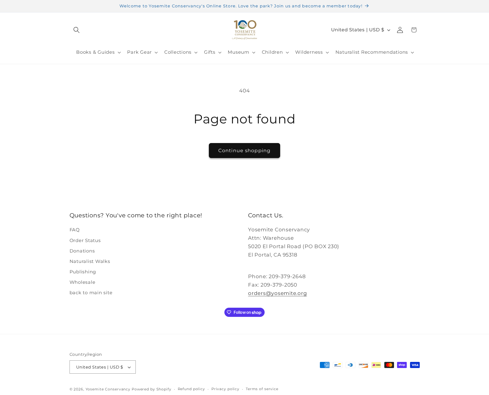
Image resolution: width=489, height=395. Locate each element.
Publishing (83, 271)
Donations (82, 250)
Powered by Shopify (151, 389)
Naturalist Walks (90, 261)
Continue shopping (244, 150)
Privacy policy (225, 389)
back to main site (91, 292)
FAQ (75, 229)
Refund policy (191, 389)
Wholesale (83, 282)
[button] (77, 30)
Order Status (85, 240)
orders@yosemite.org (277, 293)
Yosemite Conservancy (108, 389)
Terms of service (262, 389)
